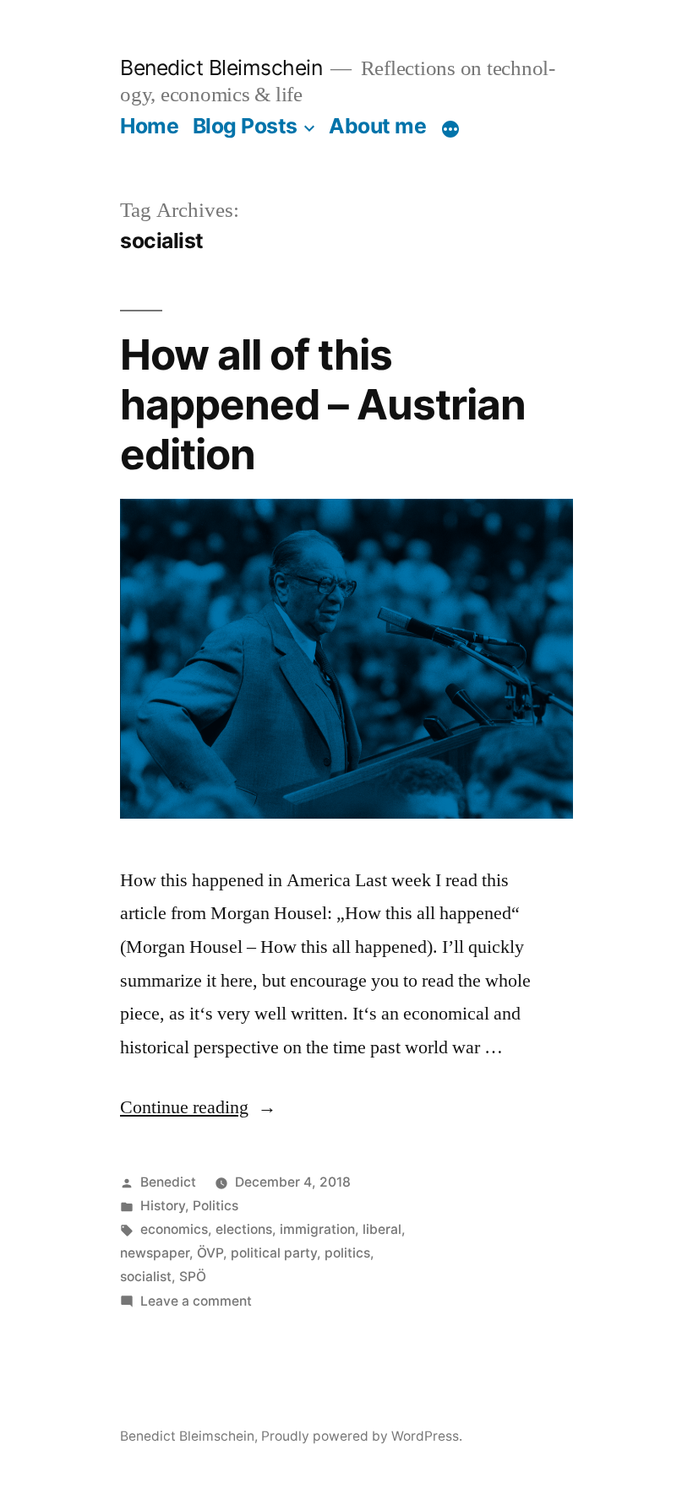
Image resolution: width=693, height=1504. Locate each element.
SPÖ (192, 1277)
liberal (382, 1229)
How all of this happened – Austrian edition (323, 404)
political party (274, 1253)
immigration (317, 1229)
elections (244, 1229)
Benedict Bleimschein (221, 67)
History (162, 1206)
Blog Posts (245, 125)
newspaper (154, 1253)
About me (377, 125)
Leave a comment (196, 1301)
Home (149, 125)
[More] (450, 129)
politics (347, 1253)
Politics (215, 1206)
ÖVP (210, 1253)
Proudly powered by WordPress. (361, 1436)
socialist (146, 1277)
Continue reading (198, 1107)
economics (174, 1229)
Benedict (168, 1182)
